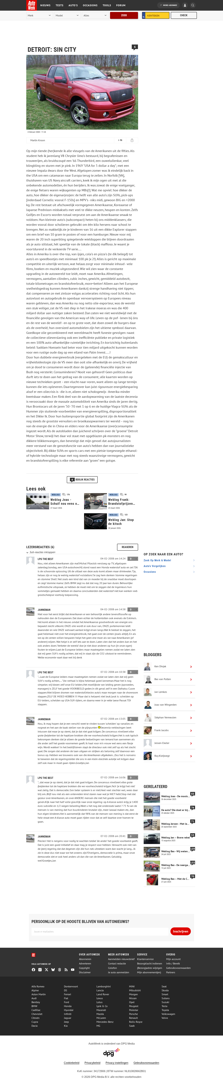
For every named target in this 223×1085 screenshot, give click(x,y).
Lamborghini (103, 986)
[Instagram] (41, 970)
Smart (165, 994)
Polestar (133, 1010)
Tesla (164, 1006)
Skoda (165, 990)
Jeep (66, 1021)
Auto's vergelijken (155, 566)
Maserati (101, 1010)
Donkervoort (71, 986)
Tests (59, 5)
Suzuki (165, 1002)
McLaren (101, 1017)
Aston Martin (39, 994)
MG (98, 1025)
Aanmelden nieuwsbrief (121, 959)
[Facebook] (35, 970)
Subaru (166, 998)
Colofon (112, 968)
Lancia (100, 990)
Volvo (165, 1017)
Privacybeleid (92, 1062)
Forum (121, 5)
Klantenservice (145, 959)
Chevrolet (37, 1014)
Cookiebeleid (71, 1062)
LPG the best (45, 559)
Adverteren (85, 963)
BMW (34, 1006)
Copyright (84, 968)
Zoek (124, 15)
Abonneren (85, 959)
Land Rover (102, 994)
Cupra (35, 1021)
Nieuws (45, 5)
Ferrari (67, 994)
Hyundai (68, 1010)
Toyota (165, 1010)
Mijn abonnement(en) (149, 972)
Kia (66, 1025)
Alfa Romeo (38, 986)
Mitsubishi (135, 990)
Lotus (99, 1002)
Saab (132, 1025)
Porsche (133, 1014)
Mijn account (173, 959)
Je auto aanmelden (118, 972)
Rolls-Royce (135, 1021)
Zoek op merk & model (157, 560)
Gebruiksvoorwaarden (178, 968)
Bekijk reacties (83, 479)
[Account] (185, 5)
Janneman (44, 609)
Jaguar (67, 1017)
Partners (170, 972)
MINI (132, 986)
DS (65, 990)
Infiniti (67, 1014)
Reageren (127, 547)
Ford (66, 1002)
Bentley (36, 1002)
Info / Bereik (173, 963)
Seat (164, 986)
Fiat (66, 998)
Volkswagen (168, 1014)
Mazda (100, 1014)
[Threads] (61, 970)
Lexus (99, 998)
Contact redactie (117, 963)
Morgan (133, 994)
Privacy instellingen (117, 1062)
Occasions (90, 5)
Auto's (73, 5)
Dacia (35, 1025)
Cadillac (36, 1010)
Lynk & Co (102, 1006)
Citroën (36, 1017)
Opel (132, 1002)
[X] (48, 970)
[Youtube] (74, 970)
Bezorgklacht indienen (149, 963)
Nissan (133, 998)
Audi (34, 998)
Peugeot (133, 1006)
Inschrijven (180, 931)
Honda (68, 1006)
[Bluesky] (54, 970)
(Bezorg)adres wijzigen (149, 968)
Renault (133, 1017)
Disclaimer (85, 972)
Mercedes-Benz (104, 1021)
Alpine (35, 990)
